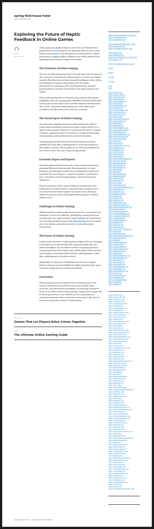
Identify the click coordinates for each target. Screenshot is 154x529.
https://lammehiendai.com (117, 238)
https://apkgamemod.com (117, 194)
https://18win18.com (115, 92)
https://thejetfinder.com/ (117, 40)
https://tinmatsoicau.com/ (117, 315)
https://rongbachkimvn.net (117, 106)
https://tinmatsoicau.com (117, 112)
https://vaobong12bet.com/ (117, 335)
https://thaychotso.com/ (116, 394)
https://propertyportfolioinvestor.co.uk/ (121, 44)
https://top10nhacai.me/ (116, 301)
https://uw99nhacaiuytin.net (118, 137)
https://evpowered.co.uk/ (116, 46)
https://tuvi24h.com (115, 273)
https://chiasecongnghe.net (117, 211)
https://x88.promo (114, 141)
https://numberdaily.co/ (116, 447)
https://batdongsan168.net (117, 203)
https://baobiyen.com (115, 198)
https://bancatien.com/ (116, 328)
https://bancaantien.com (116, 115)
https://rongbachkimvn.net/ (118, 308)
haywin (110, 73)
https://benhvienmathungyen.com (120, 207)
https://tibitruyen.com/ (116, 462)
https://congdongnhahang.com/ (119, 418)
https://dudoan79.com (116, 152)
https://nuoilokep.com (116, 189)
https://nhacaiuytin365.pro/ (117, 341)
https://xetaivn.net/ (115, 487)
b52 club (111, 81)
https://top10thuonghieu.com (118, 267)
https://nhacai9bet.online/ (117, 387)
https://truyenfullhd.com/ (117, 471)
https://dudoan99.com (116, 156)
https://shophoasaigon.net (117, 247)
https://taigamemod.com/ (117, 454)
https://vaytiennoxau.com (117, 275)
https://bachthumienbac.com (118, 128)
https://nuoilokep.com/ (116, 392)
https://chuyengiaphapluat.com (119, 214)
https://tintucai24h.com (116, 262)
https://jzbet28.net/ (115, 374)
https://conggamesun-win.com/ (119, 348)
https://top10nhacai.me (116, 99)
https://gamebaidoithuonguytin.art (120, 159)
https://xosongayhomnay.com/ (119, 332)
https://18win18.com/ (115, 295)
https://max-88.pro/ (115, 385)
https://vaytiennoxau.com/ (117, 478)
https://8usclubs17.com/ (116, 299)
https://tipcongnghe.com (117, 264)
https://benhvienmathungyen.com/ (120, 409)
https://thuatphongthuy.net (117, 258)
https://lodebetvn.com (116, 178)
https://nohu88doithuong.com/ (119, 321)
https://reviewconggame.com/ (118, 312)
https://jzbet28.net (114, 172)
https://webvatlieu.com (116, 278)
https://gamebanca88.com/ (117, 365)
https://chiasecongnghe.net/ (118, 414)
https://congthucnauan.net (117, 220)
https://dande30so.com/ (116, 350)
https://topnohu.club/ (115, 319)
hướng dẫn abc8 (79, 221)
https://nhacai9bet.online (117, 185)
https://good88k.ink (115, 170)
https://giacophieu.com (116, 227)
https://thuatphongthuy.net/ (118, 460)
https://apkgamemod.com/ (117, 396)
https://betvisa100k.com (116, 209)
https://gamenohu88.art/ (116, 368)
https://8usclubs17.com (116, 97)
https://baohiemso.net (116, 200)
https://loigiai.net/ (114, 442)
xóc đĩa (110, 68)
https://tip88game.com (116, 150)
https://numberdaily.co (116, 245)
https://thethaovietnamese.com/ (119, 458)
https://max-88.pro (115, 183)
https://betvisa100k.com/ (116, 412)
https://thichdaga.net (115, 108)
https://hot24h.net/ (115, 434)
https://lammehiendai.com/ (117, 440)
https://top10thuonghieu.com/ (118, 469)
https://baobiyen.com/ (116, 401)
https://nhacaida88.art (116, 154)
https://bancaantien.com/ (117, 317)
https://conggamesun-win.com (119, 145)
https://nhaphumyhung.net (117, 242)
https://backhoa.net (115, 196)
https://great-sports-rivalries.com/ (120, 431)
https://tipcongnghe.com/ (117, 467)
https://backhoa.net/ (115, 398)
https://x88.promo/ (115, 343)
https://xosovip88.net (115, 103)
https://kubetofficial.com (116, 176)
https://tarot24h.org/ (115, 456)
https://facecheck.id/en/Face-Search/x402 (122, 57)
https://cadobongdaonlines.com (119, 134)
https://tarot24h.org (115, 253)
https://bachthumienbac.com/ (118, 330)
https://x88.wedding (115, 123)
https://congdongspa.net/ (117, 420)
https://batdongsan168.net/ (117, 405)
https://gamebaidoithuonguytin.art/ (120, 361)
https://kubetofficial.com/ (117, 379)
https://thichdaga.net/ (116, 310)
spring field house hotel (32, 16)
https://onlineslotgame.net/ (117, 304)
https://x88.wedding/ (115, 326)
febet (110, 88)
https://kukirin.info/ (115, 53)
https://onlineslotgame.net (117, 101)
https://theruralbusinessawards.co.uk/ (121, 64)
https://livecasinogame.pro (117, 174)
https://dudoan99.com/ (116, 359)
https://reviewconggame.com (118, 110)
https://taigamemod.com (116, 251)
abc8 (55, 54)
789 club (111, 77)
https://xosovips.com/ (116, 346)
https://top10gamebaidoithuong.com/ (121, 390)
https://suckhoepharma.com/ (118, 451)
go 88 (110, 86)
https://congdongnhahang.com (119, 216)
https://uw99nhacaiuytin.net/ (118, 339)
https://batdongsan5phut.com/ (118, 407)
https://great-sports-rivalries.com (120, 229)
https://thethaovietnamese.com (119, 256)
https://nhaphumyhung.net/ (118, 445)
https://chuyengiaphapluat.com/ (119, 416)
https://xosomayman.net (116, 121)
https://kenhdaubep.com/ (117, 436)
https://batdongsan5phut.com (118, 205)
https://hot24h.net (114, 231)
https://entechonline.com (117, 37)
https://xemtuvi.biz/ (115, 484)
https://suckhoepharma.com (118, 249)
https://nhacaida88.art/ (116, 357)
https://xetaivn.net (114, 284)
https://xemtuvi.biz (114, 282)
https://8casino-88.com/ (116, 297)
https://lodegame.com (115, 181)
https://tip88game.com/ (116, 352)
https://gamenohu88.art (116, 165)
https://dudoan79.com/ (116, 354)
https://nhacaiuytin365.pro (117, 139)
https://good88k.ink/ (115, 372)
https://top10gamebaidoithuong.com (120, 187)
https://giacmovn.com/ (116, 427)
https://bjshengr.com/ (116, 55)
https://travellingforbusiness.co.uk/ (120, 48)
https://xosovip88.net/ (116, 306)
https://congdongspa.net (116, 218)
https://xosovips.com (115, 143)
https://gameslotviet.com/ (117, 370)
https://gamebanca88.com (117, 163)
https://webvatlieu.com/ (116, 480)
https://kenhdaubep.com (116, 233)
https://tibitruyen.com (116, 260)
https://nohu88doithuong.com (118, 119)
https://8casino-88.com (116, 95)
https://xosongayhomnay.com (118, 130)
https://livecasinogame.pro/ (117, 376)
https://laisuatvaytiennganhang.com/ (121, 438)
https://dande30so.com (116, 148)
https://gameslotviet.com (117, 167)
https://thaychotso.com (116, 192)
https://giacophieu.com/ (116, 429)
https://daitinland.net (115, 222)
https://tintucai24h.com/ (116, 465)
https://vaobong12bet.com (117, 132)
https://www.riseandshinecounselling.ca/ (122, 35)
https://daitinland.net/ (116, 425)
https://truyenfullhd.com (116, 269)
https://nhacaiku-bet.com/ (117, 363)
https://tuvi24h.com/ (115, 476)
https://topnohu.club (115, 117)
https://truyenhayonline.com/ (118, 473)
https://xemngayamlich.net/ (118, 482)
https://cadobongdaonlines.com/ (119, 337)
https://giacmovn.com (116, 225)
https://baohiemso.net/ (116, 403)
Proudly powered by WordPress (42, 520)
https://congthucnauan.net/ (117, 423)
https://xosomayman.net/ (117, 324)
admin (16, 53)
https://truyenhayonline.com (118, 271)
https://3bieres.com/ (115, 59)
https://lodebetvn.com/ (116, 381)
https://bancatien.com (116, 126)
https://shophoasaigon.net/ (117, 449)
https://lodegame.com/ (116, 383)
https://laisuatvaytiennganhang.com (120, 236)
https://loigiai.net (114, 240)
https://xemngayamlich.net (117, 280)
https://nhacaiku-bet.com (117, 161)
